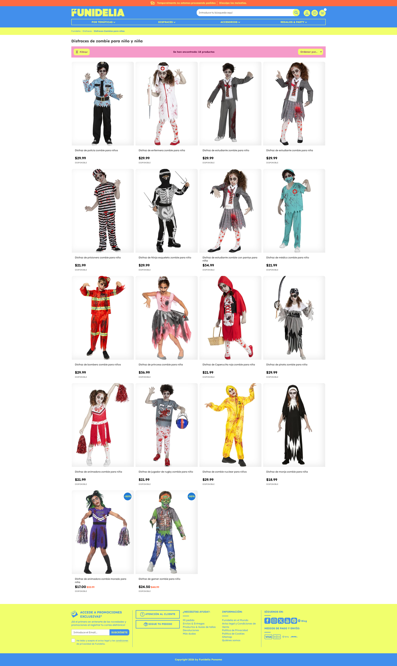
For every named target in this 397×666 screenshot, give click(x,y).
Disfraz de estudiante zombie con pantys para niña (230, 259)
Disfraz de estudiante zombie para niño (226, 150)
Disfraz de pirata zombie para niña (286, 364)
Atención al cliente (160, 614)
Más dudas (189, 633)
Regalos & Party (292, 22)
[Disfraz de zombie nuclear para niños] (230, 425)
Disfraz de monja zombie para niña (287, 471)
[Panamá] (267, 621)
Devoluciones (191, 630)
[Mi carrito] (322, 13)
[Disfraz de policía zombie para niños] (103, 104)
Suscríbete (119, 632)
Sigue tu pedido (160, 624)
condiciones (122, 640)
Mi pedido (188, 620)
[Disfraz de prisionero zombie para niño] (103, 211)
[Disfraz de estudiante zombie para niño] (230, 104)
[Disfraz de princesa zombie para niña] (167, 318)
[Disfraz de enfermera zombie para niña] (167, 104)
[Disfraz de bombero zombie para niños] (103, 318)
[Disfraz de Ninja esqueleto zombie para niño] (167, 211)
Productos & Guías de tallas (199, 626)
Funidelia (75, 31)
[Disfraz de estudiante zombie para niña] (294, 104)
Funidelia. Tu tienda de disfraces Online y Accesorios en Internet (98, 12)
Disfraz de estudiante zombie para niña (289, 150)
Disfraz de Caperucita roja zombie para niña (229, 364)
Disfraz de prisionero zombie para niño (98, 257)
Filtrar (84, 52)
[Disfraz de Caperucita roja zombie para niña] (230, 318)
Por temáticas (102, 22)
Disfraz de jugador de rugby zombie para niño (166, 471)
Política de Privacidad (235, 630)
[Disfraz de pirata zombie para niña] (294, 318)
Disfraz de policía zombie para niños (96, 150)
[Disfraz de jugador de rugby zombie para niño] (167, 425)
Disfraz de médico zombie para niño (287, 257)
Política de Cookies (233, 633)
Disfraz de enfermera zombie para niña (162, 150)
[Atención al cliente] (314, 13)
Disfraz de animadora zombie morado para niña (100, 580)
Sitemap (227, 636)
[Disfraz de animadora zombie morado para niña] (103, 532)
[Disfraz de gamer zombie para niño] (167, 532)
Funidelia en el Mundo (235, 620)
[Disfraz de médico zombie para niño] (294, 211)
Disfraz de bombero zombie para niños (98, 364)
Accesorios (229, 22)
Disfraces (165, 22)
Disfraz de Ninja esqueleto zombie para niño (165, 257)
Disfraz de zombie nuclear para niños (225, 471)
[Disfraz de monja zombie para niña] (294, 425)
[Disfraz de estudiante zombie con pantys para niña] (230, 211)
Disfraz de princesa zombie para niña (161, 364)
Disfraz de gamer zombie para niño (159, 578)
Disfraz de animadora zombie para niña (98, 471)
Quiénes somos (231, 640)
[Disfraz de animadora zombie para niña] (103, 425)
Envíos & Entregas (194, 623)
